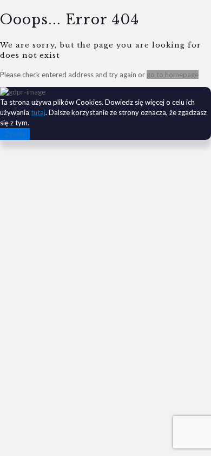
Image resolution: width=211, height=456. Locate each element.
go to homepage (173, 74)
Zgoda (14, 134)
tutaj (38, 112)
